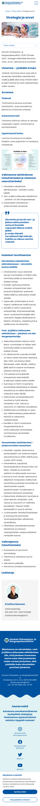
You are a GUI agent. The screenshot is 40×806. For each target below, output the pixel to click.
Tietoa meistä (16, 11)
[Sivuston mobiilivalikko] (36, 3)
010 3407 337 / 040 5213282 (18, 612)
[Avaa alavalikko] (35, 45)
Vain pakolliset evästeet (20, 800)
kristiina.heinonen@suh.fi (16, 615)
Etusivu (7, 11)
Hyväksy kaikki (20, 792)
